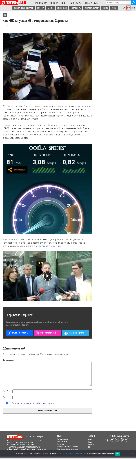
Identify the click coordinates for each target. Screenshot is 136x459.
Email (6, 397)
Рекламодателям (62, 439)
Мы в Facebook (20, 333)
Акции (90, 439)
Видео (64, 3)
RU (128, 8)
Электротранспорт (92, 8)
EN (133, 8)
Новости (54, 3)
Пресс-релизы (91, 3)
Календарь (75, 3)
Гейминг (40, 8)
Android (50, 8)
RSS (89, 447)
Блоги (90, 442)
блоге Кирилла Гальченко (48, 246)
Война (114, 8)
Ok (117, 453)
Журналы (91, 444)
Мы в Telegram (76, 333)
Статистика (60, 444)
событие (7, 109)
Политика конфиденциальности (67, 449)
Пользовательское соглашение (67, 446)
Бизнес (105, 8)
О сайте (60, 436)
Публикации (41, 3)
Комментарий (7, 360)
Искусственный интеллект (23, 8)
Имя (5, 391)
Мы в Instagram (48, 333)
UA (124, 8)
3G (5, 15)
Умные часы (62, 8)
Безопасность (76, 8)
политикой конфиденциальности (39, 403)
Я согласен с (33, 403)
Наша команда (62, 441)
